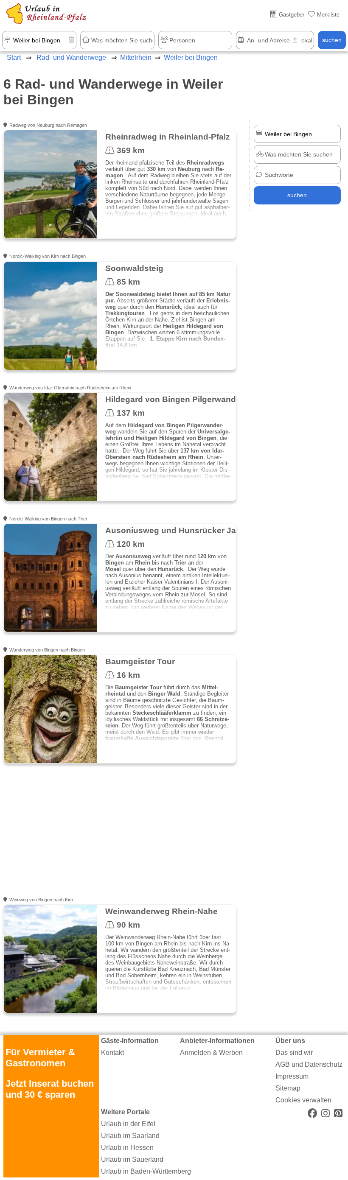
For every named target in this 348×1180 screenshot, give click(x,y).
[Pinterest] (338, 1113)
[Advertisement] (119, 835)
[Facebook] (312, 1113)
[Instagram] (325, 1113)
